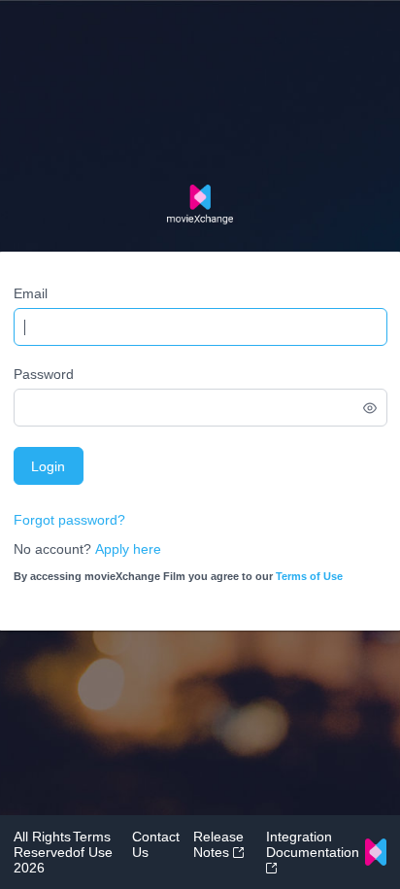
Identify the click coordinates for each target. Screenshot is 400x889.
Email (31, 293)
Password (44, 374)
